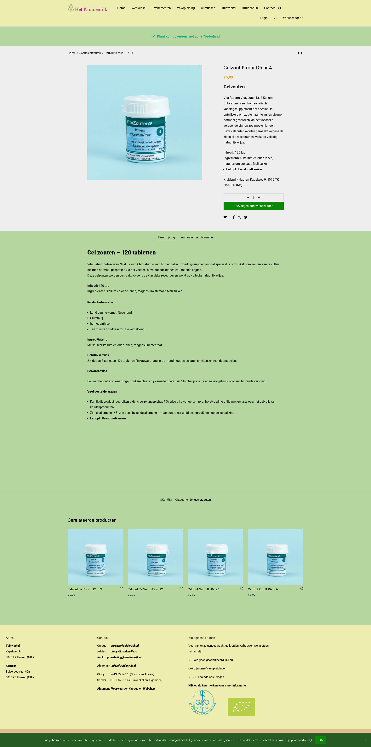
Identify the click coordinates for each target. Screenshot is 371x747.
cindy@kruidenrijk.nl (124, 651)
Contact (269, 8)
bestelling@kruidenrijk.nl (125, 657)
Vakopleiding (186, 8)
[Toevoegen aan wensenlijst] (227, 217)
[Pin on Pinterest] (245, 217)
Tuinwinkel (228, 8)
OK (321, 740)
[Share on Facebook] (234, 217)
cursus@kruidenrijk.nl (125, 645)
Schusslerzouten (90, 53)
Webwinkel (139, 8)
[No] (366, 740)
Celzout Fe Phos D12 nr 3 (85, 589)
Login (264, 18)
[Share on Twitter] (239, 217)
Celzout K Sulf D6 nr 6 (263, 589)
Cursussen (208, 8)
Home (121, 8)
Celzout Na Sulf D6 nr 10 (204, 589)
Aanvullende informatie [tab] (197, 237)
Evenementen (161, 8)
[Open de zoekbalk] (280, 8)
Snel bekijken (74, 594)
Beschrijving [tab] (166, 237)
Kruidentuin (250, 8)
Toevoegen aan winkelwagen (253, 206)
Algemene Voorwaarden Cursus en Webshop (126, 688)
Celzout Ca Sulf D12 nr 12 (145, 589)
